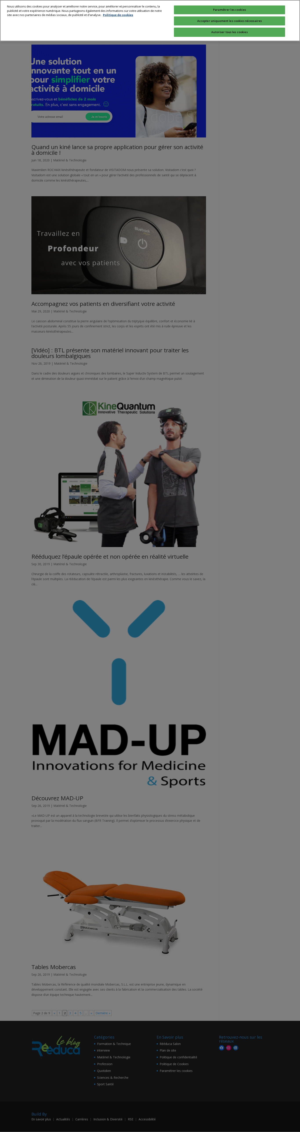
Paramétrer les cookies (229, 10)
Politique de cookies (118, 15)
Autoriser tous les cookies (229, 32)
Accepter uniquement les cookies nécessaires (229, 21)
